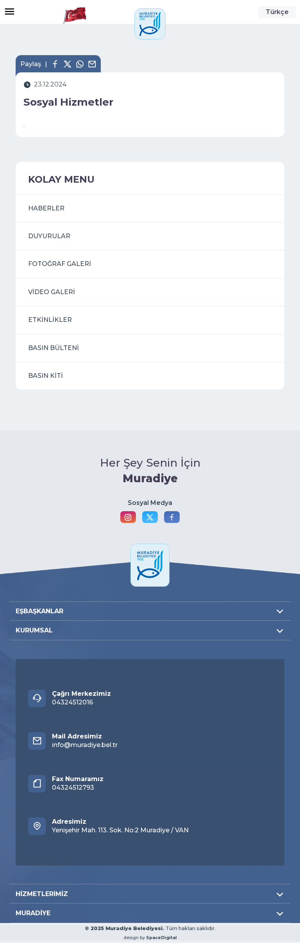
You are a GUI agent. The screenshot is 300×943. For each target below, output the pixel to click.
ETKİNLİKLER (50, 319)
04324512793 (78, 783)
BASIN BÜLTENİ (53, 348)
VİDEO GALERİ (51, 292)
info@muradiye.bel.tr (85, 741)
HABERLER (46, 208)
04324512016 (81, 698)
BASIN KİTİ (45, 375)
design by (150, 937)
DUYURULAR (49, 236)
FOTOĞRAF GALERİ (59, 264)
